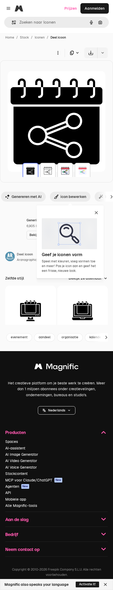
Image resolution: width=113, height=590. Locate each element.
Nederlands (56, 410)
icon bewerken (73, 196)
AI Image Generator (21, 454)
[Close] (105, 584)
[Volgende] (106, 337)
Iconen (40, 37)
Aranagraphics (28, 260)
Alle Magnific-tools (21, 505)
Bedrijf (11, 534)
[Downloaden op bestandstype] (74, 52)
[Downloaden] (90, 52)
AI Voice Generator (21, 467)
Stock (24, 37)
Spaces (11, 441)
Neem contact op (22, 549)
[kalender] (30, 311)
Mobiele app (15, 499)
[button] (56, 410)
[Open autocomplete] (11, 22)
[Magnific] (56, 368)
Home (9, 37)
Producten (15, 432)
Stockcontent (16, 473)
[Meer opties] (58, 52)
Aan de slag (17, 519)
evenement (19, 337)
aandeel (44, 337)
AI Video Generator (21, 460)
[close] (96, 213)
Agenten (16, 486)
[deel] (30, 171)
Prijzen (70, 8)
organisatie (69, 337)
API (8, 492)
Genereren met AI (27, 196)
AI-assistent (15, 448)
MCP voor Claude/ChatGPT (33, 480)
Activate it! (87, 584)
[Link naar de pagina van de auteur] (10, 257)
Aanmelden (95, 8)
